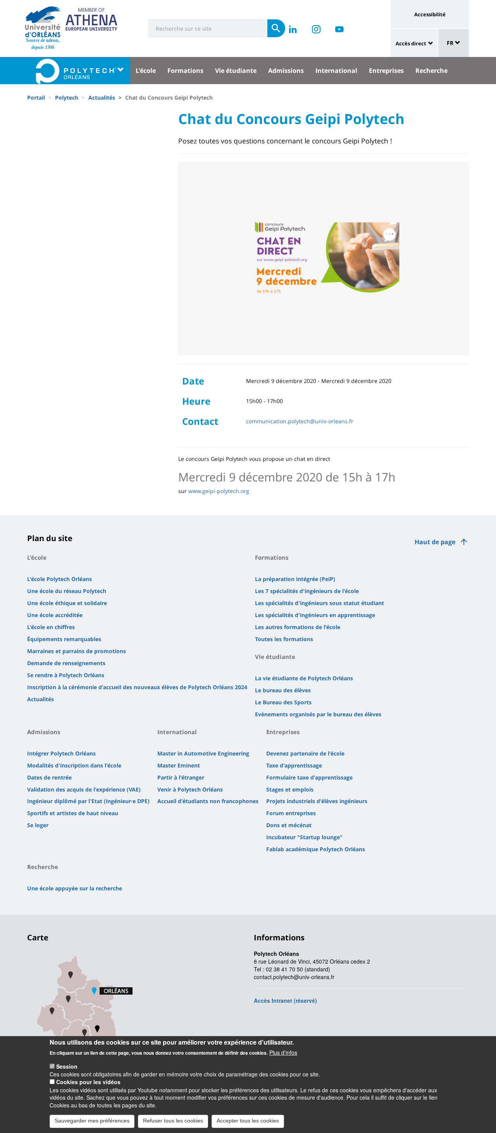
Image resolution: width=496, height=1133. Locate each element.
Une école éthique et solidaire (67, 603)
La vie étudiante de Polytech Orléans (304, 678)
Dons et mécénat (289, 825)
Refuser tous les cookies (173, 1120)
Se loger (37, 825)
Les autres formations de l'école (297, 627)
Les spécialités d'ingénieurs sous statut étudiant (319, 603)
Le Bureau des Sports (283, 702)
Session (67, 1066)
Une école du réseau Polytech (66, 591)
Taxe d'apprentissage (294, 765)
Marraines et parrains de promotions (76, 651)
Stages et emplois (289, 789)
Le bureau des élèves (283, 690)
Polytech (66, 97)
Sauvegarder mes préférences (92, 1120)
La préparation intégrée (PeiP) (295, 579)
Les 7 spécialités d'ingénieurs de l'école (307, 591)
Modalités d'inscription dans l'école (74, 765)
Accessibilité (430, 14)
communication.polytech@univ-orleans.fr (299, 421)
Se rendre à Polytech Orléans (65, 675)
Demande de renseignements (66, 663)
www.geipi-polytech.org (218, 491)
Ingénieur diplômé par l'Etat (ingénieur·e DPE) (88, 801)
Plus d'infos (283, 1052)
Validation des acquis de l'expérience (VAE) (84, 789)
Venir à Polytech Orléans (190, 789)
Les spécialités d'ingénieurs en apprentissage (315, 615)
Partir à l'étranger (180, 777)
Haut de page (435, 542)
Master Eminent (178, 765)
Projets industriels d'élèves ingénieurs (316, 801)
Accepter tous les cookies (248, 1120)
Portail (36, 97)
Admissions (286, 70)
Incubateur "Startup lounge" (304, 837)
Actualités (101, 97)
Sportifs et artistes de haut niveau (72, 813)
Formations (185, 70)
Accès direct (411, 43)
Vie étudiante (236, 70)
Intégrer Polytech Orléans (61, 753)
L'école (146, 70)
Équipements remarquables (64, 639)
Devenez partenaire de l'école (305, 753)
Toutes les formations (284, 639)
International (336, 70)
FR (451, 43)
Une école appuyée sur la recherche (74, 888)
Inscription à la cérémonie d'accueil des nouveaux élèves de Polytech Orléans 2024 (137, 687)
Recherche (431, 70)
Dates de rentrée (49, 777)
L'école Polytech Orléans (59, 579)
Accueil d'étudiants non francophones (207, 801)
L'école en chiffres (51, 627)
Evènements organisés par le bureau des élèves (318, 714)
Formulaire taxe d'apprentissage (309, 777)
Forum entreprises (291, 813)
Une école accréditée (55, 615)
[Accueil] (42, 21)
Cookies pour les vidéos (88, 1082)
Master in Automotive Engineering (203, 753)
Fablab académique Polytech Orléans (315, 849)
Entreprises (386, 70)
